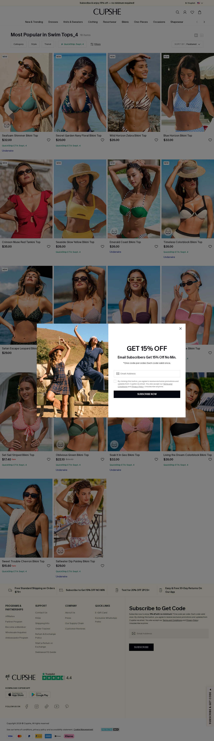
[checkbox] (115, 381)
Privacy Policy (137, 386)
